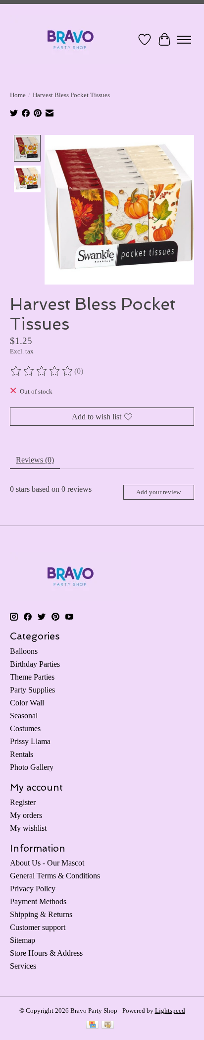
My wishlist (28, 828)
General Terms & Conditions (55, 875)
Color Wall (27, 702)
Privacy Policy (32, 888)
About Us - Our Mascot (47, 863)
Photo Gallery (31, 767)
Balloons (24, 651)
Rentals (21, 754)
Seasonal (24, 715)
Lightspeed (170, 1010)
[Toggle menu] (184, 40)
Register (23, 802)
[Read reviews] (42, 371)
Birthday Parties (35, 664)
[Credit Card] (92, 1026)
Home (18, 95)
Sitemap (22, 940)
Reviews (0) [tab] (35, 460)
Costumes (25, 728)
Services (23, 966)
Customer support (37, 927)
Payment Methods (38, 901)
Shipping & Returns (41, 914)
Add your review (158, 492)
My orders (26, 815)
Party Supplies (32, 690)
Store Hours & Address (46, 953)
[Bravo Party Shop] (70, 39)
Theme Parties (32, 677)
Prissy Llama (30, 741)
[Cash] (108, 1026)
